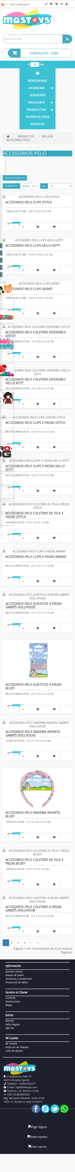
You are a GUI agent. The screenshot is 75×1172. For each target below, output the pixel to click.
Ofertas (9, 1028)
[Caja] (61, 3)
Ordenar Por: (11, 185)
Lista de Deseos (14, 1050)
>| (37, 943)
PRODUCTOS (36, 109)
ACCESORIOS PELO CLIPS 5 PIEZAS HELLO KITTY (35, 468)
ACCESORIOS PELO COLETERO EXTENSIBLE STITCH (35, 334)
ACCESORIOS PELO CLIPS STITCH (28, 202)
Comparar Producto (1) (15, 177)
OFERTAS (38, 124)
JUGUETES (37, 95)
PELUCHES (36, 102)
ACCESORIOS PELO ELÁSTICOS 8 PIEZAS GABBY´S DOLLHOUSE (33, 605)
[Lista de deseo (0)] (51, 3)
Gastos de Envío (14, 975)
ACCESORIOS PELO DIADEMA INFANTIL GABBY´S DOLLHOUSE (32, 733)
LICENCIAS (36, 88)
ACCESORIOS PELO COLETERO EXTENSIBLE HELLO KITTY (35, 381)
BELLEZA (47, 136)
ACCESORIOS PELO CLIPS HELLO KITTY (32, 245)
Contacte (10, 998)
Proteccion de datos (16, 982)
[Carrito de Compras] (56, 3)
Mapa (8, 1005)
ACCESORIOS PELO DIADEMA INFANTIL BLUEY (32, 814)
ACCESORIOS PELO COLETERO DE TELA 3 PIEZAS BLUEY (34, 861)
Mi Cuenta (11, 1043)
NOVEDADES (37, 80)
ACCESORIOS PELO (18, 140)
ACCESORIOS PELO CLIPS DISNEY (28, 289)
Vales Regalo (12, 1024)
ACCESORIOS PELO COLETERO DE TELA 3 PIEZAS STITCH (34, 515)
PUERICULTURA (37, 116)
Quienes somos (14, 971)
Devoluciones (12, 1001)
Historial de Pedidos (17, 1047)
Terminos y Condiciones (18, 978)
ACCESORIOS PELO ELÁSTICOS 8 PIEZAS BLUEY (33, 686)
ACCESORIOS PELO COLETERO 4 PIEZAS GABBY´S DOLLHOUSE (33, 908)
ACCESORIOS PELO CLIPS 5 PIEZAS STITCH (35, 422)
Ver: (44, 185)
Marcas (9, 1020)
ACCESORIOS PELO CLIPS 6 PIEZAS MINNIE (35, 556)
